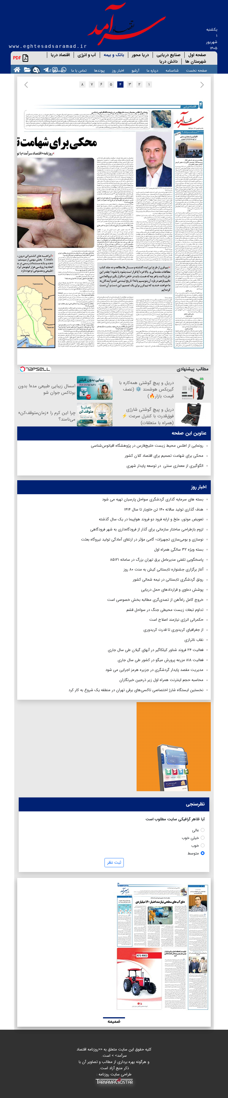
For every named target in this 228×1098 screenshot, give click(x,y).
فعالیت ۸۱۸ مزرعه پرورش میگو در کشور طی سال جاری (160, 660)
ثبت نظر (114, 862)
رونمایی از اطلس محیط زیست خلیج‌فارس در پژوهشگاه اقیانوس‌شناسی (147, 446)
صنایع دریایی (168, 55)
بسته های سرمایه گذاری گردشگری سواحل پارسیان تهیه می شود (152, 499)
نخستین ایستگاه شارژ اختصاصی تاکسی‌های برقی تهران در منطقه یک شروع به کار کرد (136, 690)
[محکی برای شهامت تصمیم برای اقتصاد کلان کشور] (95, 241)
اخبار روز (118, 70)
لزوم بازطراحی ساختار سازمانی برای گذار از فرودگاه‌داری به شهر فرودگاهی (146, 529)
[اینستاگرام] (54, 69)
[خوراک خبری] (36, 69)
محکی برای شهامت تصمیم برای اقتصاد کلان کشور (164, 456)
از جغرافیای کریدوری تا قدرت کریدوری (173, 630)
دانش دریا (168, 61)
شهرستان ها (195, 61)
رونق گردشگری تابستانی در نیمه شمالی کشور (168, 579)
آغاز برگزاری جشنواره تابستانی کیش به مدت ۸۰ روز (163, 569)
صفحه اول (197, 55)
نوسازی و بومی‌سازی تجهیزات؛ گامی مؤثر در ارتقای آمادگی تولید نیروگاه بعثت (142, 539)
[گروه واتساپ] (62, 69)
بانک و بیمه (114, 55)
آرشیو (135, 70)
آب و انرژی (86, 55)
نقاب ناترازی (193, 640)
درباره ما (152, 70)
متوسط (193, 853)
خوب (195, 846)
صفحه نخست (196, 70)
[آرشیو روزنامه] (26, 69)
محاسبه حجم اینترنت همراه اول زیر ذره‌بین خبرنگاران (161, 680)
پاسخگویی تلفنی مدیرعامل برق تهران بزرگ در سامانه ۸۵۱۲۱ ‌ (156, 560)
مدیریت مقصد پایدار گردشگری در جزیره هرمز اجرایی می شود (154, 670)
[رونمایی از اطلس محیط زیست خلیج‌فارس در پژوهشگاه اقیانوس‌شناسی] (98, 120)
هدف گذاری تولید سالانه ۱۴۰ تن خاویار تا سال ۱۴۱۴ (163, 509)
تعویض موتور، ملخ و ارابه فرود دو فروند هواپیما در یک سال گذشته (151, 519)
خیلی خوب (190, 838)
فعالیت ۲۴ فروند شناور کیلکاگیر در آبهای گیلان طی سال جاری (155, 650)
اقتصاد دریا (60, 55)
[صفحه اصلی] (15, 69)
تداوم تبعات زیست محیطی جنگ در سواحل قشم (164, 610)
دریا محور (140, 55)
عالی (195, 830)
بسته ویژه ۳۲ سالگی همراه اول (178, 549)
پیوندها (99, 70)
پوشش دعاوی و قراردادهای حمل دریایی (172, 590)
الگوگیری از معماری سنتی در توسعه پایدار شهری (164, 466)
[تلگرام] (45, 69)
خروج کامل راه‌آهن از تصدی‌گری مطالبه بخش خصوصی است (155, 600)
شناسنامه (172, 70)
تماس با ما (79, 70)
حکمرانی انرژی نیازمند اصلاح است (176, 620)
